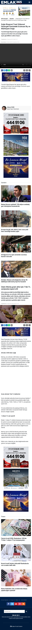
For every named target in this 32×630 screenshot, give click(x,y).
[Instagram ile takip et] (20, 603)
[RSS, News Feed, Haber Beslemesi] (23, 603)
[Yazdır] (12, 70)
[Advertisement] (16, 380)
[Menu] (29, 2)
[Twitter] (4, 70)
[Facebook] (2, 70)
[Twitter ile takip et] (12, 603)
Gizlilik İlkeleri (24, 600)
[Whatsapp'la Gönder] (9, 70)
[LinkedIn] (7, 70)
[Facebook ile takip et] (8, 603)
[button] (24, 70)
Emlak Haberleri (4, 600)
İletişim (17, 600)
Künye (11, 600)
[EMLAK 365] (11, 2)
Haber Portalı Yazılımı (17, 626)
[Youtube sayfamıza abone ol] (16, 603)
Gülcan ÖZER (10, 107)
